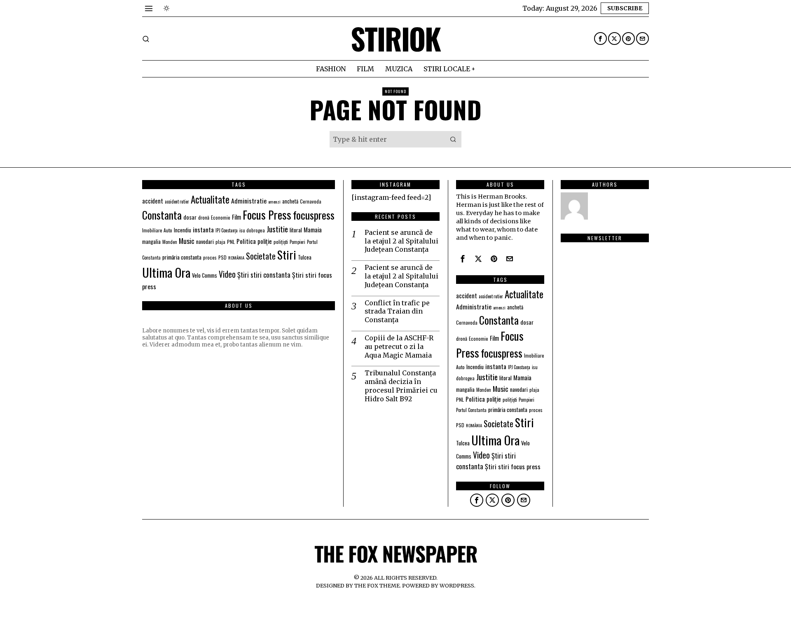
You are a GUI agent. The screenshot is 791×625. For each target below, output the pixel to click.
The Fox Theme (377, 585)
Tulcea (304, 257)
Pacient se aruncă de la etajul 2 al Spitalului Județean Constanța (401, 241)
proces (210, 257)
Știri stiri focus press (513, 466)
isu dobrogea (252, 230)
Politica (246, 241)
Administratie (249, 201)
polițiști (281, 241)
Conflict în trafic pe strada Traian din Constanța (397, 311)
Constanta (162, 214)
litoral (296, 230)
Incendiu (182, 230)
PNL (231, 242)
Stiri (286, 254)
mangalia (151, 242)
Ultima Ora (166, 272)
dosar (190, 217)
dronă (203, 217)
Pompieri (297, 242)
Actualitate (210, 199)
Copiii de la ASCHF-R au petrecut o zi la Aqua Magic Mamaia (399, 346)
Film (236, 216)
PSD (222, 257)
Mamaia (313, 229)
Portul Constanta (471, 410)
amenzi (274, 201)
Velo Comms (204, 275)
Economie (220, 217)
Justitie (277, 229)
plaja (220, 241)
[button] (453, 139)
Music (186, 240)
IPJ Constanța (226, 230)
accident (152, 201)
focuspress (314, 215)
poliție (264, 241)
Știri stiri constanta (263, 274)
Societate (261, 256)
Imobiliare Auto (157, 230)
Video (227, 274)
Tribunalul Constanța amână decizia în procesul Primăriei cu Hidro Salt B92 (401, 386)
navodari (205, 241)
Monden (169, 242)
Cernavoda (310, 201)
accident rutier (177, 201)
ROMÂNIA (236, 257)
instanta (203, 229)
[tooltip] (600, 38)
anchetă (290, 201)
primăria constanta (181, 257)
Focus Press (267, 214)
